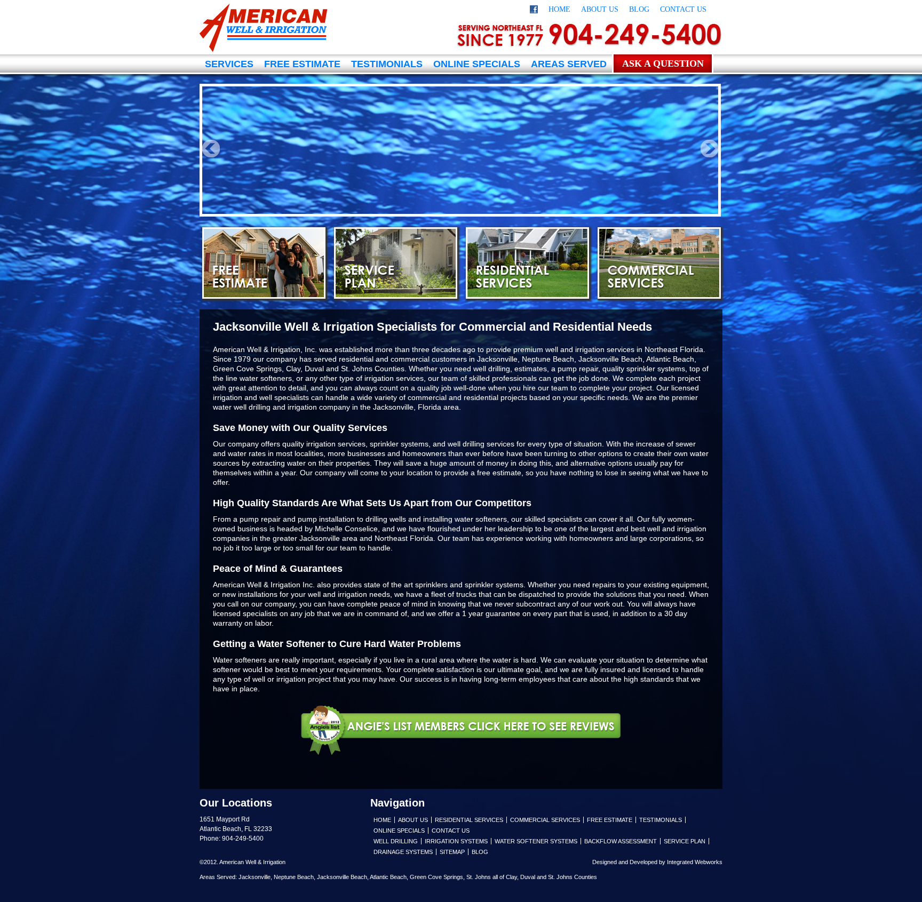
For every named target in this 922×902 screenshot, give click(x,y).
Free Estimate (302, 64)
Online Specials (476, 64)
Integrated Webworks (694, 862)
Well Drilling (395, 841)
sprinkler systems (494, 584)
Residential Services (527, 263)
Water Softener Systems (536, 841)
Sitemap (452, 852)
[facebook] (534, 11)
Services (229, 64)
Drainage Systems (403, 852)
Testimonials (387, 64)
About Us (599, 9)
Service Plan (395, 263)
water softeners (266, 378)
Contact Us (683, 9)
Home (559, 9)
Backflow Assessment (620, 841)
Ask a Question (663, 63)
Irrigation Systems (456, 841)
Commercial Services (659, 263)
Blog (639, 9)
